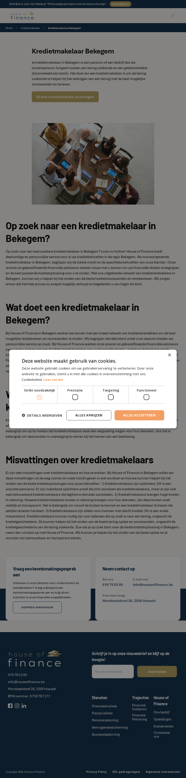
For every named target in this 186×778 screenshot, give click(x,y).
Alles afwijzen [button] (89, 415)
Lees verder (53, 379)
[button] (42, 415)
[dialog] (93, 389)
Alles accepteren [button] (139, 415)
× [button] (169, 355)
